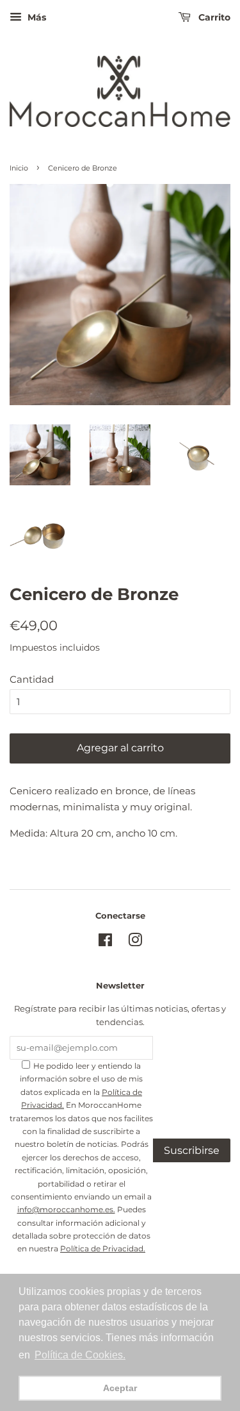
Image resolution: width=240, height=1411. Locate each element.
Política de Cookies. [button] (80, 1354)
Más (35, 17)
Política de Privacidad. (102, 1248)
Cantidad (32, 679)
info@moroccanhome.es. (66, 1209)
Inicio (19, 167)
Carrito (213, 17)
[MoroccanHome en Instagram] (135, 943)
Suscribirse (192, 1150)
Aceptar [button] (120, 1388)
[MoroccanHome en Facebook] (105, 943)
